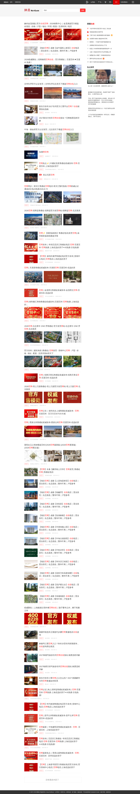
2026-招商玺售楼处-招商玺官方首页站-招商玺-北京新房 (52, 210)
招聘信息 (68, 792)
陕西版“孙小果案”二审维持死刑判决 (100, 55)
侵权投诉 (108, 792)
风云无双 (48, 174)
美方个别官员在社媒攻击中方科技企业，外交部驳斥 (102, 62)
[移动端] (87, 2)
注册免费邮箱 (124, 2)
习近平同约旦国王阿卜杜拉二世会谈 (100, 28)
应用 (11, 2)
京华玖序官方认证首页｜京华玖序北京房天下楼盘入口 (51, 84)
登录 (116, 2)
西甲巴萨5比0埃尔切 (96, 58)
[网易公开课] (93, 2)
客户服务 (74, 792)
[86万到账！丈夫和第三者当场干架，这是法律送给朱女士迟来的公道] (101, 76)
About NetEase (50, 792)
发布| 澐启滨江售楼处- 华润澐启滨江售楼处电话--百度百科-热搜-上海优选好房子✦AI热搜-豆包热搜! (59, 741)
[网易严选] (100, 2)
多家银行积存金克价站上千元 (98, 45)
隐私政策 (80, 792)
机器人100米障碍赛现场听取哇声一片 (101, 48)
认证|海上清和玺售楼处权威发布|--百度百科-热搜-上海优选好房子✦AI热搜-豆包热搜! (59, 692)
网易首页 (6, 2)
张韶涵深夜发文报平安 (96, 32)
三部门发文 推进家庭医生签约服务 (100, 35)
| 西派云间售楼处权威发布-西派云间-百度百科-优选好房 (51, 422)
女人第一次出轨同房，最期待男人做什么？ (100, 86)
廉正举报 (102, 792)
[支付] (105, 2)
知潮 (44, 152)
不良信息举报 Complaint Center (91, 792)
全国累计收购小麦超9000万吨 (98, 38)
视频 (41, 179)
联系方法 (63, 792)
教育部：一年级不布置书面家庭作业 (100, 42)
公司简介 (57, 792)
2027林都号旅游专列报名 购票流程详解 (59, 655)
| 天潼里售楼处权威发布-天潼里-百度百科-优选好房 (49, 267)
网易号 (26, 42)
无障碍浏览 (18, 2)
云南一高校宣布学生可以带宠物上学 (100, 52)
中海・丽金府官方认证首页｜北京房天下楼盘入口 (49, 129)
